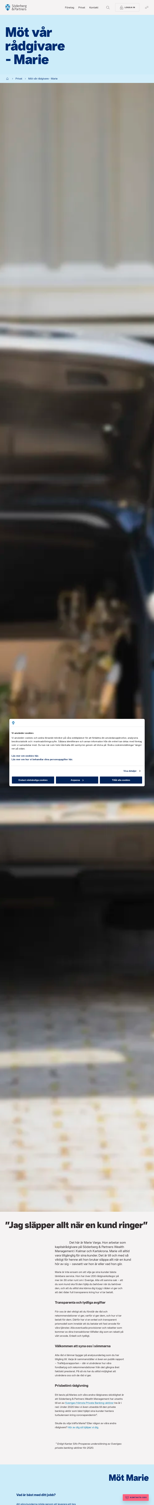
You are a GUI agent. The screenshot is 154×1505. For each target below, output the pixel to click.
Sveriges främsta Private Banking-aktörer (89, 1402)
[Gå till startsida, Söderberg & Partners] (16, 7)
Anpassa (75, 780)
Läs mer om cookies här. (25, 755)
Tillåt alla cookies (121, 780)
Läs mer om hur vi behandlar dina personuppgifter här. (42, 759)
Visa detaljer (130, 771)
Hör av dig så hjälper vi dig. (83, 1427)
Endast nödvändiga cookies (33, 780)
